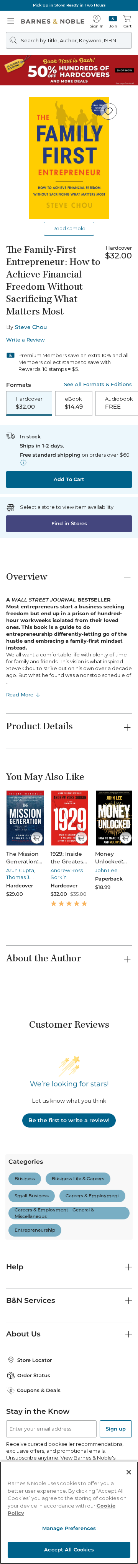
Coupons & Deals (39, 1390)
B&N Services (30, 1300)
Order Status (33, 1375)
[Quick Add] (36, 837)
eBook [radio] (74, 403)
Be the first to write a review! (69, 1120)
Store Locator (34, 1360)
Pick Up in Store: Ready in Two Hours (69, 5)
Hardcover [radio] (29, 403)
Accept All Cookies (69, 1549)
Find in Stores (69, 523)
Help (14, 1266)
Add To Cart (69, 479)
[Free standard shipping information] (23, 462)
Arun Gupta (20, 870)
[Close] (128, 1472)
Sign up (116, 1429)
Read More (19, 694)
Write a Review (25, 340)
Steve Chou (31, 327)
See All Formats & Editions (98, 384)
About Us (23, 1334)
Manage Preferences (69, 1528)
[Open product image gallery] (69, 158)
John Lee (106, 870)
